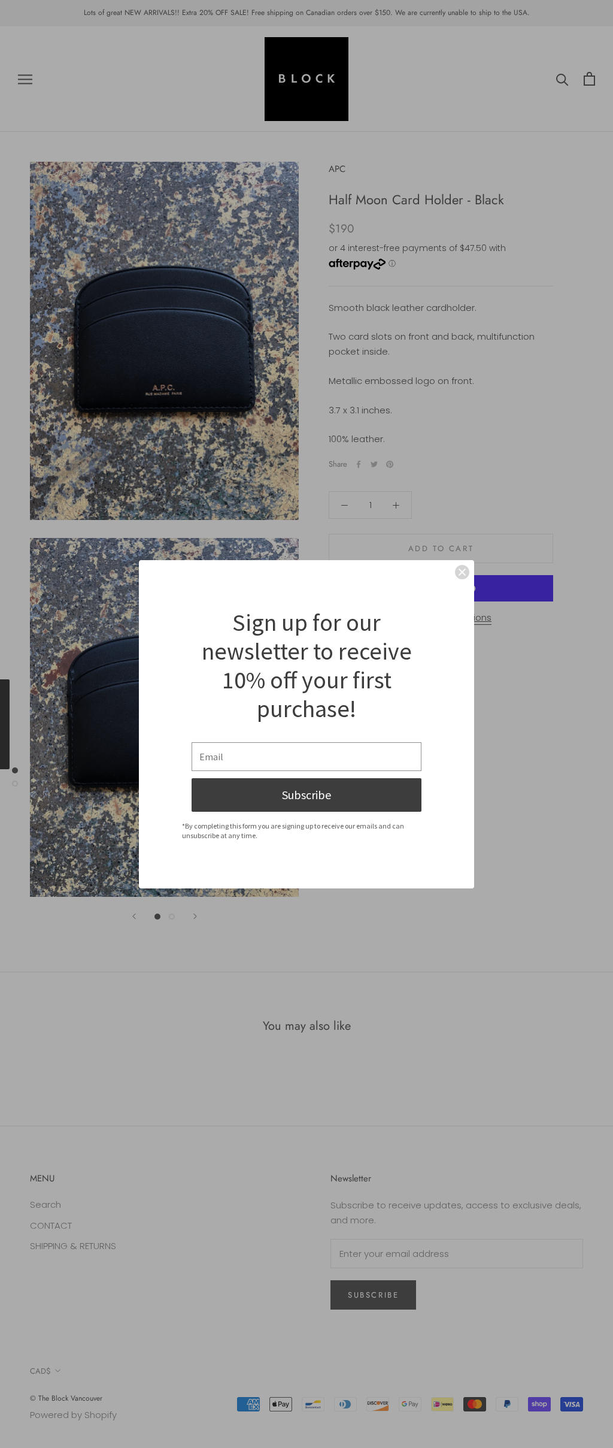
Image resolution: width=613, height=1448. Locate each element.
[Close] (462, 572)
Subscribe (306, 794)
